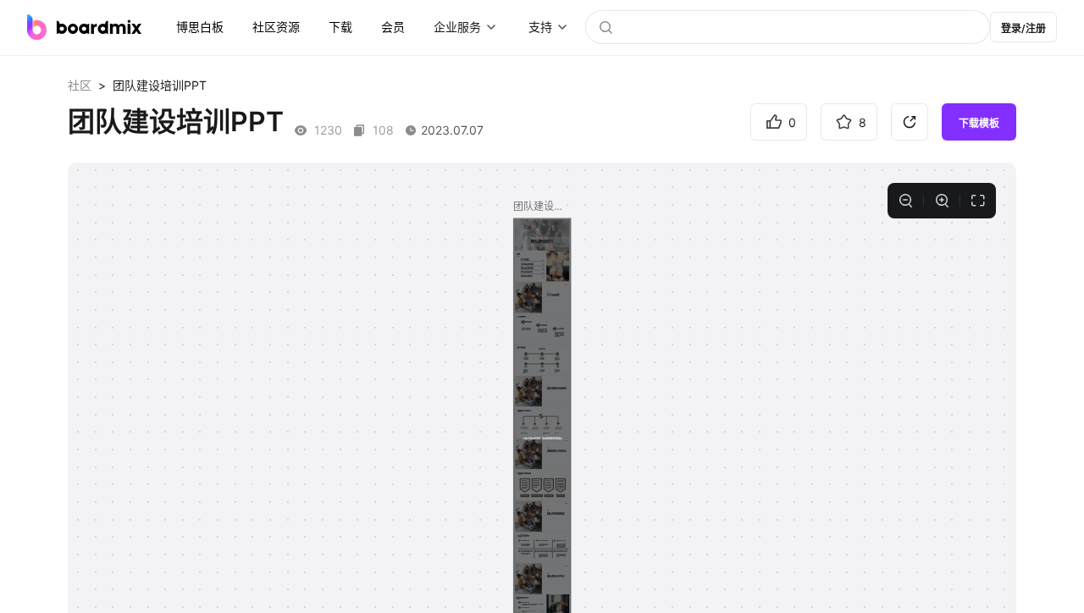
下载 (340, 26)
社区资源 (276, 26)
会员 (393, 26)
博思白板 (200, 26)
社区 (79, 85)
